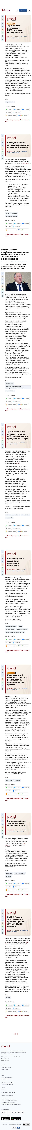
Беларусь (14, 213)
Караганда (9, 780)
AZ (16, 1127)
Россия (8, 997)
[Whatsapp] (2, 1112)
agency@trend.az (4, 1060)
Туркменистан (9, 102)
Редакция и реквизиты (6, 1077)
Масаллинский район (22, 629)
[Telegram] (15, 1112)
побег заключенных (20, 873)
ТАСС (18, 463)
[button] (2, 16)
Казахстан (17, 780)
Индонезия (9, 873)
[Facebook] (5, 1112)
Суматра (8, 876)
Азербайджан (9, 383)
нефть (7, 213)
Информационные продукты (8, 1092)
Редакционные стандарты (7, 1082)
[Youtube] (12, 1112)
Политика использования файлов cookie (11, 1104)
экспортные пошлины (11, 216)
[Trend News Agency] (5, 1046)
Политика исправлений (7, 1084)
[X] (9, 1112)
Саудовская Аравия (11, 626)
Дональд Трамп (15, 514)
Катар (20, 626)
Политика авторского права (8, 1102)
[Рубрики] (29, 10)
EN (13, 1127)
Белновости (26, 163)
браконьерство (10, 629)
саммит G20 (9, 517)
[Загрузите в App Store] (5, 1118)
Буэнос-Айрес (25, 514)
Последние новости (6, 1067)
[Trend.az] (5, 10)
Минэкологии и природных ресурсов (15, 632)
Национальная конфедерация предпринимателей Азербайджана (15, 387)
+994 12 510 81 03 (5, 1058)
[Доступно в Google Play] (16, 1118)
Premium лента (4, 1069)
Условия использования (7, 1098)
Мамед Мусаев (10, 391)
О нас (2, 1075)
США (7, 514)
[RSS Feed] (22, 1112)
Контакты (3, 1079)
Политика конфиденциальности (9, 1100)
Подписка (3, 1090)
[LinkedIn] (19, 1112)
